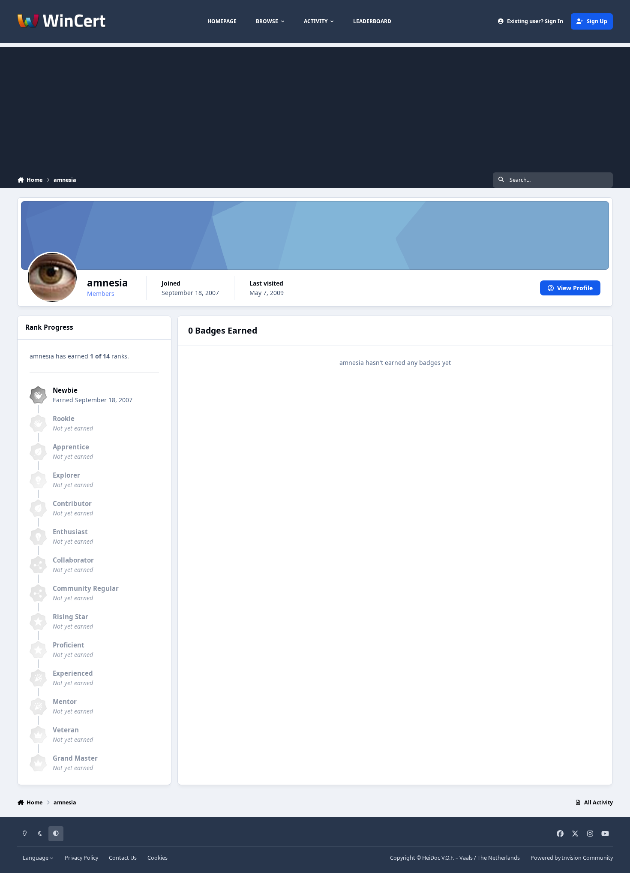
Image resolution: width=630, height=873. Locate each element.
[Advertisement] (315, 107)
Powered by (572, 857)
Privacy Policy (81, 857)
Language (36, 857)
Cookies (157, 857)
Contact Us (123, 857)
